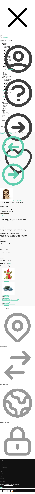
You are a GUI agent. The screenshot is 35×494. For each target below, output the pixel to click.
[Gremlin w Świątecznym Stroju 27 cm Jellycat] (8, 280)
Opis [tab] (2, 215)
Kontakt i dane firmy (4, 467)
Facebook (3, 128)
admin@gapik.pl (2, 478)
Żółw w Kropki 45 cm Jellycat (6, 295)
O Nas (2, 460)
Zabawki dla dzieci (7, 132)
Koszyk (3, 110)
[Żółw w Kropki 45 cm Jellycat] (8, 294)
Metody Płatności (4, 461)
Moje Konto (3, 120)
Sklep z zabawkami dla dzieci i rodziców (10, 489)
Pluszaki (11, 132)
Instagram (3, 129)
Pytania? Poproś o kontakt (4, 213)
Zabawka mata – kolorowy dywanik (10, 68)
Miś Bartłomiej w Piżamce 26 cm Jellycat (7, 302)
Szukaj (11, 40)
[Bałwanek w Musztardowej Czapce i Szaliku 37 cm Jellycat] (10, 299)
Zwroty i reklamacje (2, 481)
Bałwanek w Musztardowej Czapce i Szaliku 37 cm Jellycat (10, 300)
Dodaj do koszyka (10, 69)
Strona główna (2, 132)
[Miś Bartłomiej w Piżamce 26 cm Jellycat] (8, 301)
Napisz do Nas (2, 124)
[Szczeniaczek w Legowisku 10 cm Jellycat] (8, 304)
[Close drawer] (0, 36)
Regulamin (3, 468)
